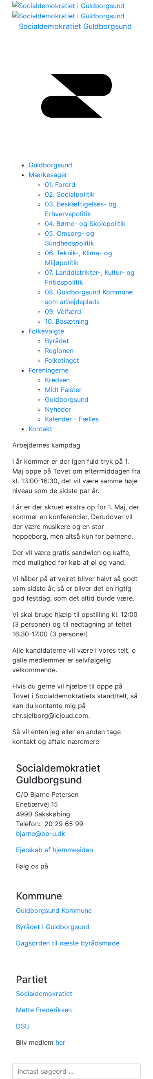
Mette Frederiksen (44, 1010)
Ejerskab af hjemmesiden (54, 850)
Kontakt (40, 429)
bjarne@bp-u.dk (40, 833)
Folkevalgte (46, 331)
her (60, 1042)
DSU (23, 1026)
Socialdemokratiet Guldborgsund (75, 26)
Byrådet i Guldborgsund (52, 927)
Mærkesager (48, 175)
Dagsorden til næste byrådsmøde (68, 943)
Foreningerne (49, 370)
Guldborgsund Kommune (54, 910)
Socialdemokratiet (44, 993)
